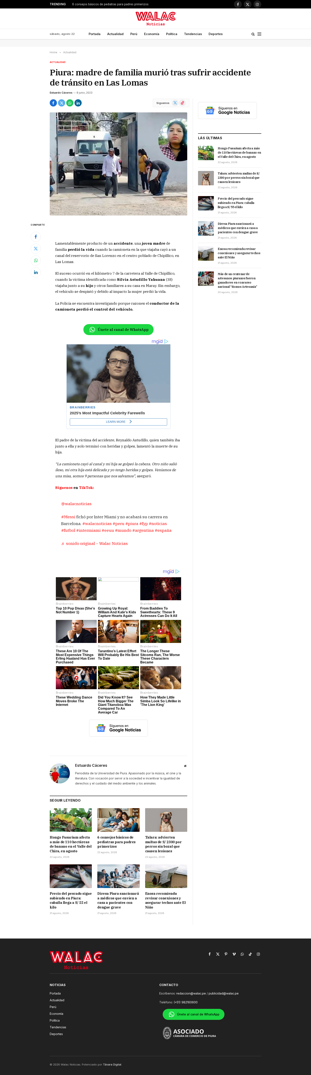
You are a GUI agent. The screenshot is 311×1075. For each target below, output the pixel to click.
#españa (163, 530)
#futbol (68, 530)
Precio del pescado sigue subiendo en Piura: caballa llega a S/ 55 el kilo (71, 900)
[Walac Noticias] (156, 18)
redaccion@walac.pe (191, 993)
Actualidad (115, 34)
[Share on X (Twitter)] (61, 102)
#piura (131, 523)
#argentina (143, 530)
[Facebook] (36, 237)
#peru (118, 523)
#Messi (68, 516)
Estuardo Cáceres (61, 92)
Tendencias (193, 34)
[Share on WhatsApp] (69, 102)
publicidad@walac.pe (224, 993)
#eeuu (108, 530)
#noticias (158, 523)
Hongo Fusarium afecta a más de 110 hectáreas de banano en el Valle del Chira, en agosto (71, 844)
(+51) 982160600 (186, 1002)
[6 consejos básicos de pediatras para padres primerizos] (118, 820)
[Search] (253, 34)
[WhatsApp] (36, 260)
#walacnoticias (97, 523)
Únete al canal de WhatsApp (123, 329)
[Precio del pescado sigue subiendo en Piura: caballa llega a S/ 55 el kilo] (71, 876)
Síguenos (64, 487)
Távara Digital (112, 1064)
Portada (94, 34)
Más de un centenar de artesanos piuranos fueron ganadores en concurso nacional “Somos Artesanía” (237, 280)
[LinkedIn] (36, 272)
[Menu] (259, 34)
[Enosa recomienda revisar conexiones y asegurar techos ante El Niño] (166, 876)
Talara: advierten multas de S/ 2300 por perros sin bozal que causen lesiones (163, 844)
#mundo (123, 530)
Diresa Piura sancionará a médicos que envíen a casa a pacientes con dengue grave (118, 900)
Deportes (216, 34)
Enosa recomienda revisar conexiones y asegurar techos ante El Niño (165, 900)
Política (171, 34)
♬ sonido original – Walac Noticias (94, 543)
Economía (151, 34)
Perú (133, 34)
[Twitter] (36, 249)
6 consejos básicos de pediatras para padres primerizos (110, 4)
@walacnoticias (76, 503)
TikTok (86, 487)
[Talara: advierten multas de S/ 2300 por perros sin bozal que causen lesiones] (166, 820)
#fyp (143, 523)
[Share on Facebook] (53, 102)
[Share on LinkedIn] (78, 102)
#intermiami (88, 530)
